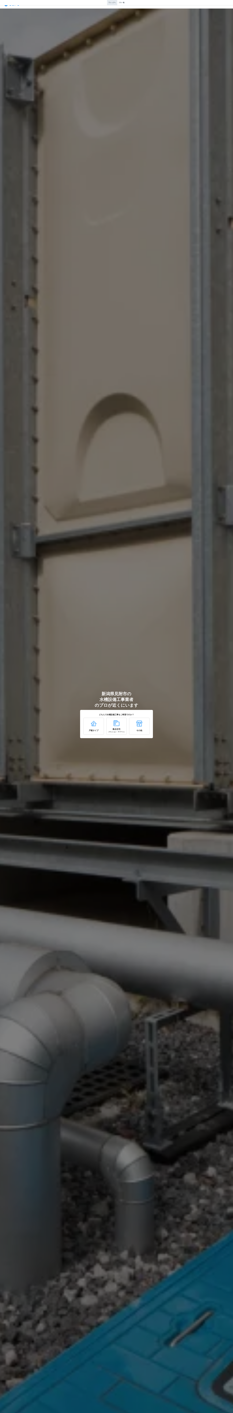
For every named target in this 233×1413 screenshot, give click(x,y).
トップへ (113, 2)
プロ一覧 (122, 2)
